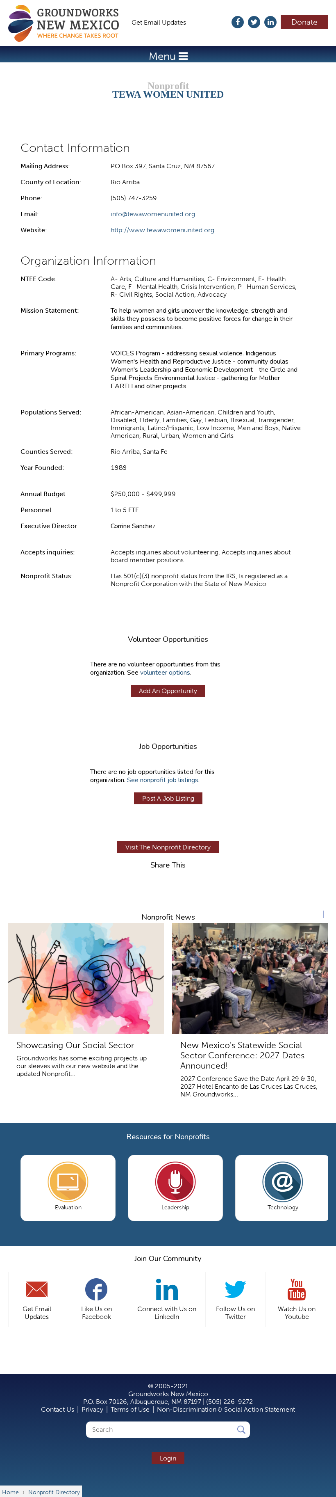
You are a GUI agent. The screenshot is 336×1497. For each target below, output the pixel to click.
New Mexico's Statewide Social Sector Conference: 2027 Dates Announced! (242, 1055)
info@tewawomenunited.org (153, 214)
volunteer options (165, 672)
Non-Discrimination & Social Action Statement (226, 1409)
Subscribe (212, 22)
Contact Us (57, 1409)
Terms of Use (130, 1409)
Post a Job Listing (168, 798)
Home (67, 23)
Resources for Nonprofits (168, 1136)
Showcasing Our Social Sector (75, 1045)
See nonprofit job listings (162, 780)
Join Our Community (168, 1258)
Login (168, 1458)
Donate (304, 22)
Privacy (92, 1409)
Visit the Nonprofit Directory (168, 847)
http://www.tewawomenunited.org (162, 230)
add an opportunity (168, 691)
